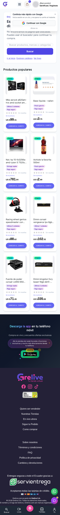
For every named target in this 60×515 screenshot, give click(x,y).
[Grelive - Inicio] (5, 4)
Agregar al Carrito (16, 126)
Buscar (30, 51)
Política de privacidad (30, 458)
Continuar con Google (36, 23)
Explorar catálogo (24, 58)
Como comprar (30, 429)
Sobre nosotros (30, 442)
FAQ (30, 452)
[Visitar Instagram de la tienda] (30, 386)
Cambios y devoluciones (30, 463)
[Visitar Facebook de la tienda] (23, 386)
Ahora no (34, 28)
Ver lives (37, 58)
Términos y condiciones (30, 447)
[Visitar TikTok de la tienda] (36, 386)
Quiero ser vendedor (30, 409)
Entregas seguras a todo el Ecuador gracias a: (30, 476)
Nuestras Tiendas (30, 414)
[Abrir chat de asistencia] (54, 500)
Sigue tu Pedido (30, 424)
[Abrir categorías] (19, 4)
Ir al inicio (11, 58)
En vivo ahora (30, 419)
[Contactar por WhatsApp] (54, 491)
